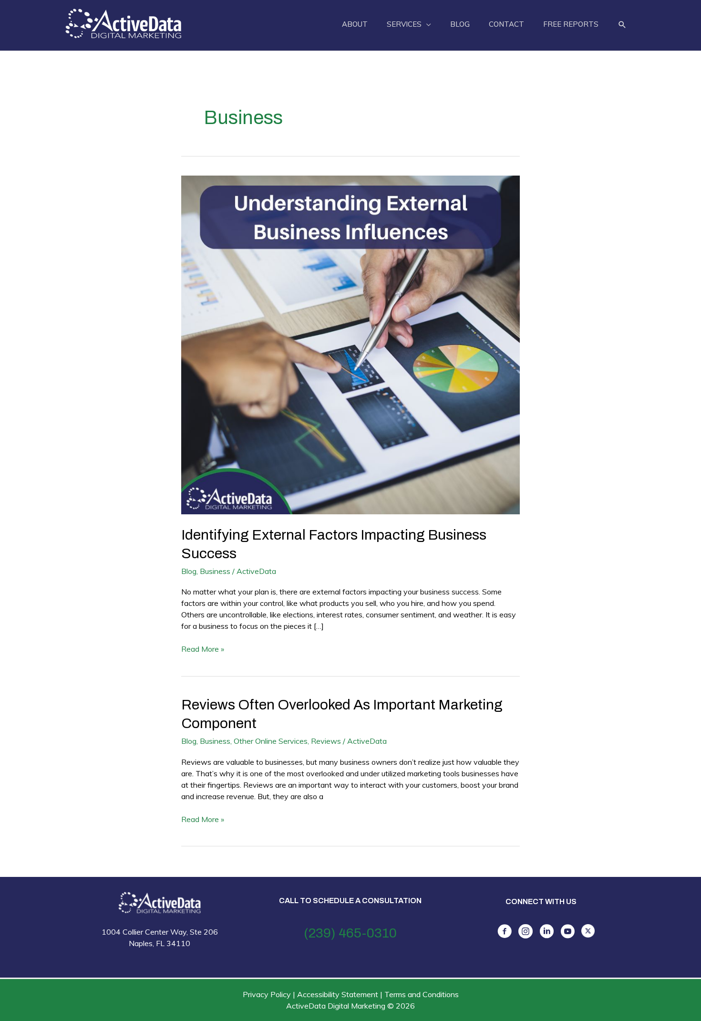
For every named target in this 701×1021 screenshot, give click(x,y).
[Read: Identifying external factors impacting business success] (350, 344)
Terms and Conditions (421, 994)
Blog (188, 571)
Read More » (202, 649)
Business (215, 571)
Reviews (326, 741)
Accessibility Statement (337, 994)
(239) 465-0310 (350, 933)
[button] (622, 25)
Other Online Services (271, 741)
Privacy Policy (267, 994)
